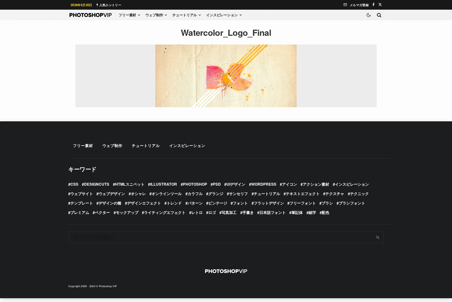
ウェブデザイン (112, 193)
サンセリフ (238, 193)
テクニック (359, 193)
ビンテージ (217, 203)
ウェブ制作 (154, 14)
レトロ (197, 212)
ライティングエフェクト (165, 212)
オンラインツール (167, 193)
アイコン (289, 184)
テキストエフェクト (303, 193)
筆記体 (297, 212)
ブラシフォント (352, 203)
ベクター (102, 212)
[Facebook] (373, 4)
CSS (74, 184)
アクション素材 (316, 184)
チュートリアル (184, 14)
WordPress (263, 184)
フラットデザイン (269, 203)
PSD (217, 184)
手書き (248, 212)
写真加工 (229, 212)
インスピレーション (222, 14)
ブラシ (327, 203)
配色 (325, 212)
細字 (312, 212)
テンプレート (81, 203)
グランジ (215, 193)
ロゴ (212, 212)
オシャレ (138, 193)
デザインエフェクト (144, 203)
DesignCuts (96, 184)
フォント (240, 203)
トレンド (174, 203)
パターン (195, 203)
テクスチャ (334, 193)
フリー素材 (127, 14)
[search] (377, 237)
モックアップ (127, 212)
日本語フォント (272, 212)
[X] (380, 4)
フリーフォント (303, 203)
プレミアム (79, 212)
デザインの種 (110, 203)
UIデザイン (235, 184)
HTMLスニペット (130, 184)
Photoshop (195, 184)
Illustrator (163, 184)
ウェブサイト (81, 193)
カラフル (195, 193)
